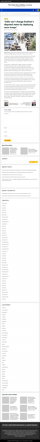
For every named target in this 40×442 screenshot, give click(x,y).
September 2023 (5, 276)
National (4, 360)
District (3, 323)
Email (5, 131)
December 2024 (5, 242)
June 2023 (4, 283)
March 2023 (4, 290)
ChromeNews (25, 440)
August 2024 (4, 251)
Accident (4, 307)
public (3, 374)
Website (5, 136)
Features (4, 339)
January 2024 (4, 267)
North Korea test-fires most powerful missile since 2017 (20, 193)
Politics (3, 369)
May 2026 (4, 210)
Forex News (4, 342)
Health (3, 344)
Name (5, 127)
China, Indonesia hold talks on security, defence (23, 416)
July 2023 (4, 281)
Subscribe (38, 10)
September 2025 (5, 221)
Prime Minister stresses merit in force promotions (12, 174)
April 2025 (4, 233)
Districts (3, 326)
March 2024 (4, 262)
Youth (3, 389)
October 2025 (4, 219)
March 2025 (4, 235)
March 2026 (4, 214)
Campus (3, 317)
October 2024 (4, 246)
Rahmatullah (4, 193)
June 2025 (4, 228)
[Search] (36, 10)
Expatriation (4, 337)
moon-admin (4, 195)
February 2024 (5, 265)
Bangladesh (4, 312)
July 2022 (4, 299)
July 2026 (4, 205)
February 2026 (5, 217)
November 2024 (5, 244)
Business (4, 314)
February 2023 (5, 292)
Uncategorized (5, 385)
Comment (6, 113)
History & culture (5, 346)
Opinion (3, 364)
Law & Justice (5, 351)
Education (4, 330)
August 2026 (4, 203)
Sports (3, 378)
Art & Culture (5, 310)
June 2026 (4, 208)
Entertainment (5, 332)
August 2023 (4, 278)
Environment (4, 335)
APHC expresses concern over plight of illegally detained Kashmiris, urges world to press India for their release (5, 416)
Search (4, 159)
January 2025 (4, 239)
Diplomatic (4, 321)
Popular (3, 371)
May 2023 (4, 285)
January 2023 (4, 294)
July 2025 (4, 226)
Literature (4, 355)
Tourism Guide (5, 380)
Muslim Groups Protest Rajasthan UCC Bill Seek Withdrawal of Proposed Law (5, 151)
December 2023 (5, 269)
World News (4, 387)
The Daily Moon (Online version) (20, 5)
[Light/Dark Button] (34, 10)
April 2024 (4, 260)
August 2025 (4, 224)
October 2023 (4, 274)
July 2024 (4, 253)
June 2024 (4, 255)
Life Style (4, 353)
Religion (3, 376)
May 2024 (4, 258)
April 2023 (4, 287)
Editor (6, 29)
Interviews (4, 348)
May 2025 (4, 230)
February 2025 (5, 237)
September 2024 (5, 249)
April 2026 (4, 212)
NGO (3, 362)
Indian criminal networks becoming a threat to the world (24, 151)
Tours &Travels (5, 383)
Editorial (4, 328)
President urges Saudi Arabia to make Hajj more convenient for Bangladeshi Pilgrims (19, 170)
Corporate (4, 319)
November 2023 (5, 271)
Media (3, 358)
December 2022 (5, 296)
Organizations (5, 367)
